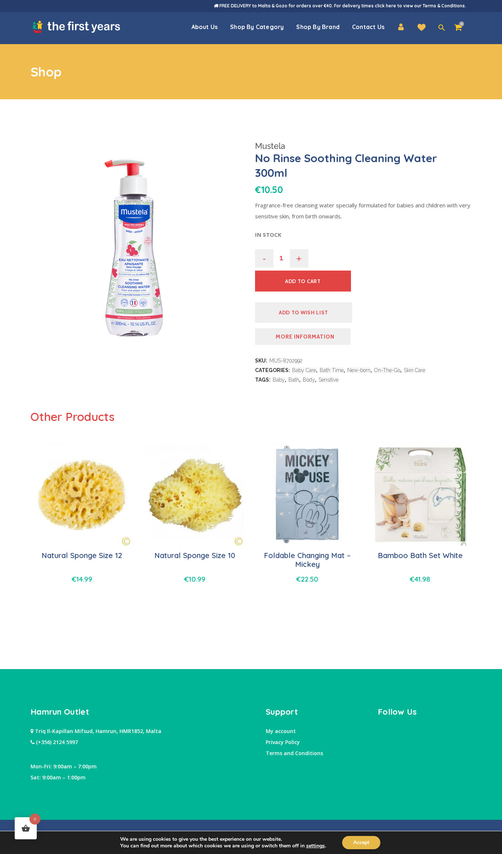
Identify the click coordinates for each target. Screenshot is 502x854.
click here (385, 5)
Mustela (270, 146)
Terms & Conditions (444, 5)
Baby (279, 380)
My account (281, 731)
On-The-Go (387, 370)
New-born (358, 370)
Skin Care (414, 370)
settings (315, 846)
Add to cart (303, 281)
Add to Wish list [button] (303, 312)
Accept (361, 842)
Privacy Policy (283, 742)
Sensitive (328, 380)
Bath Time (332, 370)
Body (309, 380)
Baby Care (304, 370)
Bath (293, 380)
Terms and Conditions (294, 753)
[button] (442, 28)
